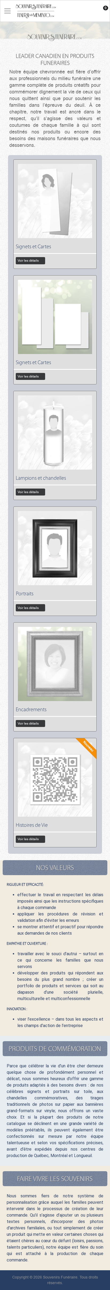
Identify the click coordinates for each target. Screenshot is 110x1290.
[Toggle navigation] (7, 11)
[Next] (102, 506)
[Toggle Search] (93, 11)
